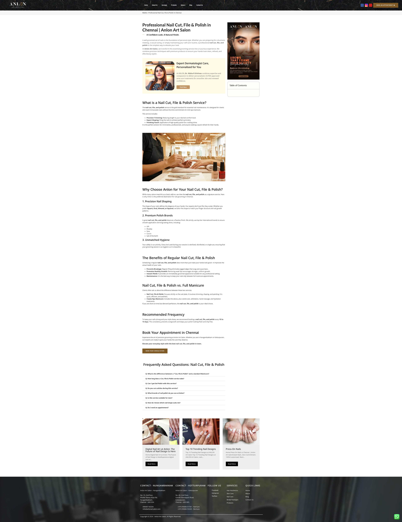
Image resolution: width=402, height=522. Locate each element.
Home (146, 5)
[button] (183, 373)
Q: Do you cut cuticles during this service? (162, 388)
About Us (154, 5)
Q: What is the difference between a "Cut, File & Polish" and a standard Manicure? (177, 374)
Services (164, 5)
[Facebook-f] (362, 5)
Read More (152, 464)
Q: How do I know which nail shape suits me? (163, 403)
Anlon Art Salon (160, 516)
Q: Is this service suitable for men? (159, 398)
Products (174, 5)
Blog (190, 5)
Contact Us (199, 5)
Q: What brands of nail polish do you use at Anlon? (165, 393)
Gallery (183, 5)
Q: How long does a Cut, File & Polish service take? (165, 379)
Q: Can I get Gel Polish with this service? (161, 383)
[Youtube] (370, 5)
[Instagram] (366, 5)
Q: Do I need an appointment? (157, 407)
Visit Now (183, 87)
